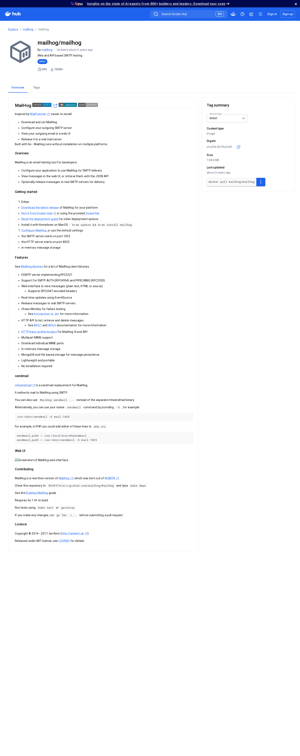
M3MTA (110, 478)
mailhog (28, 29)
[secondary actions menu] (260, 182)
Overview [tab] (17, 87)
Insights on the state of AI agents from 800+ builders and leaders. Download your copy (156, 4)
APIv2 (52, 325)
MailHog (64, 478)
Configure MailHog (33, 230)
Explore (13, 29)
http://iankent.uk (73, 533)
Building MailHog (37, 493)
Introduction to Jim (46, 313)
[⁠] (45, 105)
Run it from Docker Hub (36, 213)
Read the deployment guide (39, 219)
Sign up (287, 14)
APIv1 (38, 325)
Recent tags (216, 114)
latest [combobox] (213, 118)
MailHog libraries (32, 266)
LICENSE (64, 540)
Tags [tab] (36, 87)
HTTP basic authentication (39, 331)
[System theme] (251, 14)
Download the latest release (40, 207)
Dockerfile (92, 213)
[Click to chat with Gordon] (233, 14)
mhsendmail (23, 385)
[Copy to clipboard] (238, 147)
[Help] (242, 14)
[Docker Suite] (260, 14)
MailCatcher (38, 114)
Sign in (272, 14)
